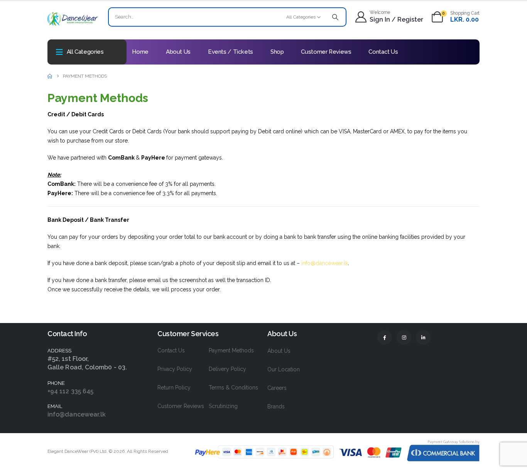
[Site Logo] (72, 19)
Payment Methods (231, 350)
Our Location (283, 369)
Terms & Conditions (233, 387)
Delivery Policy (227, 369)
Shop (277, 51)
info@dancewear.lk (324, 263)
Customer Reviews (326, 51)
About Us (178, 51)
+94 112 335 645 (70, 391)
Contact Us (383, 51)
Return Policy (174, 387)
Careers (277, 388)
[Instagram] (404, 337)
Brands (276, 406)
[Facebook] (384, 337)
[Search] (335, 17)
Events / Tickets (230, 51)
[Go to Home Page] (49, 76)
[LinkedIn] (423, 337)
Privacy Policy (174, 369)
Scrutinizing (223, 406)
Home (140, 51)
